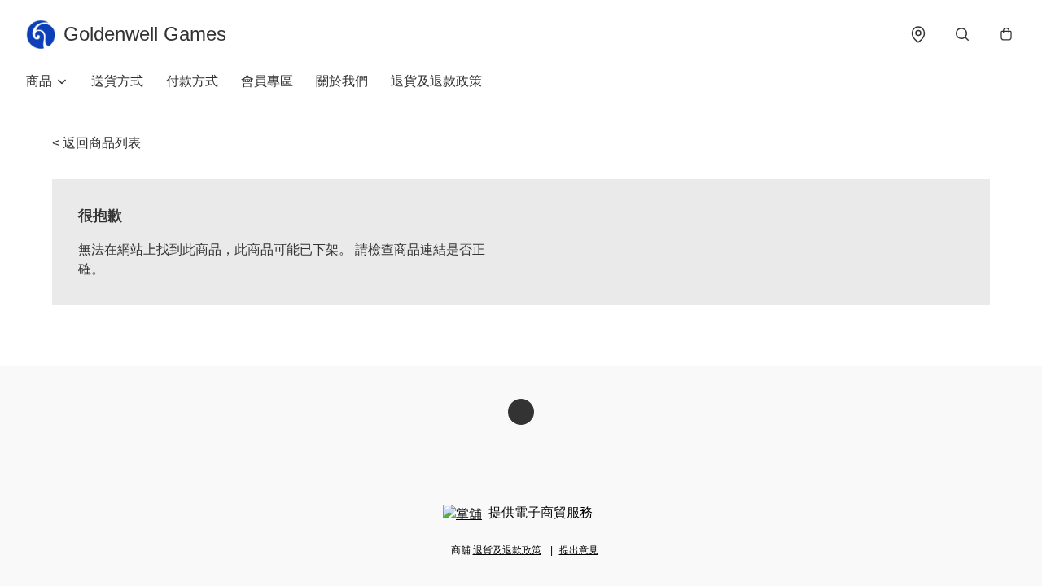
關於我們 (342, 81)
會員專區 (267, 81)
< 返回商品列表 (96, 143)
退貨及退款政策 (436, 81)
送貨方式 (117, 81)
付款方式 (192, 81)
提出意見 (578, 550)
